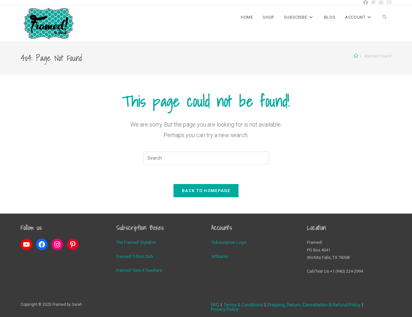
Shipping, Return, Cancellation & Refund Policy (313, 304)
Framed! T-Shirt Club (134, 256)
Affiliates (219, 256)
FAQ (215, 304)
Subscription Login (229, 242)
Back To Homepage (206, 190)
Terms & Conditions (243, 304)
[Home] (356, 56)
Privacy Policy (225, 309)
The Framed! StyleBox (136, 242)
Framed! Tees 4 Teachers (139, 270)
